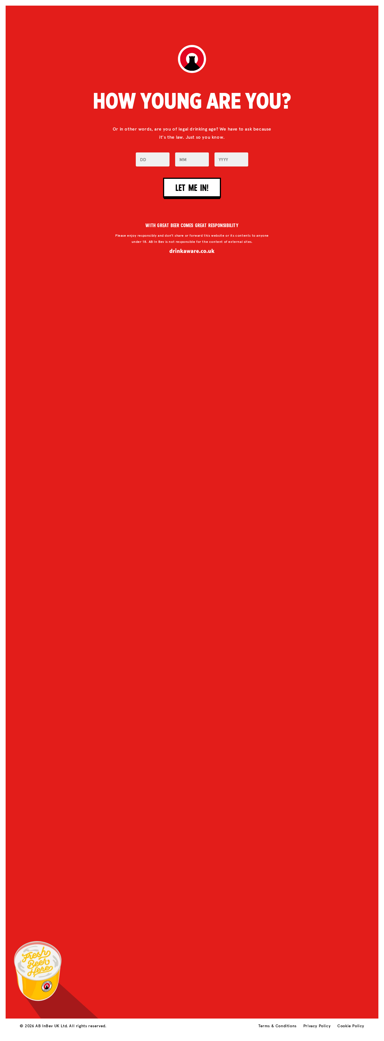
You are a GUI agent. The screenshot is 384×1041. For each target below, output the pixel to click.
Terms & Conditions (277, 1026)
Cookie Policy (350, 1026)
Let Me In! (192, 187)
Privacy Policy (317, 1026)
